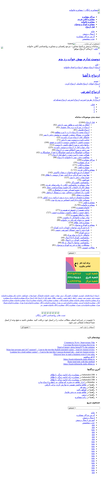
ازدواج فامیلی (83, 130)
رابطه (75, 298)
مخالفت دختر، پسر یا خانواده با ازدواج (73, 157)
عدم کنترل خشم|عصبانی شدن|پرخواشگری (70, 190)
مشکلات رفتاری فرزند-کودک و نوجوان (72, 245)
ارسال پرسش (89, 34)
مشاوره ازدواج (31, 300)
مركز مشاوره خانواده (92, 300)
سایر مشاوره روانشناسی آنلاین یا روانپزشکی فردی (67, 185)
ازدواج (97, 296)
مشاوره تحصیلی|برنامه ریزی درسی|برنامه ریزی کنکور (66, 197)
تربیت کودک (84, 232)
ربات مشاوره (81, 397)
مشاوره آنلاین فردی (86, 170)
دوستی (79, 298)
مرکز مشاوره (83, 162)
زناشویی (59, 298)
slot (93, 425)
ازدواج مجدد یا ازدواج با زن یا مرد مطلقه (72, 132)
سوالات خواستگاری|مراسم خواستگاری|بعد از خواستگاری (64, 152)
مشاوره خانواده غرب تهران (85, 305)
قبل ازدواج (90, 122)
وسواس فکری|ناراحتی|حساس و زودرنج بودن (69, 200)
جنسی (52, 296)
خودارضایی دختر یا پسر (79, 177)
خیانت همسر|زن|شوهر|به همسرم (75, 210)
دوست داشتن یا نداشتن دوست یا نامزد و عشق (69, 142)
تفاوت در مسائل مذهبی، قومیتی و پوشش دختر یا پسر (66, 135)
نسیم (96, 81)
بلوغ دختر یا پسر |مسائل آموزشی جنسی (72, 230)
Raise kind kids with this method (81, 362)
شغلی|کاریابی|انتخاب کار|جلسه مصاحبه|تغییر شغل (67, 187)
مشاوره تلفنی (83, 167)
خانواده (46, 296)
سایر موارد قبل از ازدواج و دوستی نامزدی (71, 147)
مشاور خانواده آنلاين (66, 300)
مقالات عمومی (88, 247)
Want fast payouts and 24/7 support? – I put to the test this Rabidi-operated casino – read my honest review (50, 350)
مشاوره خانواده (88, 205)
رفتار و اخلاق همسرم (80, 215)
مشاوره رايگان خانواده (56, 305)
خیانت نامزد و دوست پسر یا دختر (75, 140)
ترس (62, 296)
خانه (93, 31)
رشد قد (83, 387)
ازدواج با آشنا (91, 75)
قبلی (93, 104)
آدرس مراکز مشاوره (86, 36)
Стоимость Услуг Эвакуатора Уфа (79, 342)
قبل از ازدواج (42, 298)
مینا (96, 97)
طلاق (54, 298)
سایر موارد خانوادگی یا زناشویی (75, 217)
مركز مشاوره (8, 298)
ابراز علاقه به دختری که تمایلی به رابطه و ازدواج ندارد (61, 382)
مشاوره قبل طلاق (81, 222)
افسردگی (67, 296)
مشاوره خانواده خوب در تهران (67, 303)
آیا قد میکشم (89, 357)
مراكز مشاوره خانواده (21, 298)
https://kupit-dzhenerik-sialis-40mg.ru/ (79, 359)
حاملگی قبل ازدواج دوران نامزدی (75, 137)
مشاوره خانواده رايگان (48, 303)
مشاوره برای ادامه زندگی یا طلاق (64, 375)
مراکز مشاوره (88, 160)
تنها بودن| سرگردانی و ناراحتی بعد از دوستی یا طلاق (67, 175)
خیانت (19, 296)
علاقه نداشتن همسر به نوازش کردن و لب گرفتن (66, 385)
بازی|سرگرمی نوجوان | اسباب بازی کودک (71, 227)
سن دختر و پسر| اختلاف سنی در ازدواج (72, 150)
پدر (41, 305)
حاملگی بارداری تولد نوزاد (78, 235)
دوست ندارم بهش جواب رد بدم (79, 59)
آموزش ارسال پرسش (85, 420)
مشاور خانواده (79, 300)
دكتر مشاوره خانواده (8, 296)
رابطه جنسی (67, 298)
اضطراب (74, 296)
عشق (49, 298)
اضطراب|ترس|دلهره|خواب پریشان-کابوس (71, 172)
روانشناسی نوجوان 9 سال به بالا (75, 242)
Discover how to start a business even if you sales (74, 354)
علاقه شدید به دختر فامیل (75, 392)
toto (93, 430)
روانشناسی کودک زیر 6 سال (77, 240)
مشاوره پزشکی (82, 195)
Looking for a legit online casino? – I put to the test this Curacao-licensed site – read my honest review (52, 352)
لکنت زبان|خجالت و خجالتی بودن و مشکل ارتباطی (67, 192)
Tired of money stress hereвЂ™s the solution (76, 347)
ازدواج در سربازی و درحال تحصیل (74, 127)
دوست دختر (96, 298)
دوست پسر (87, 298)
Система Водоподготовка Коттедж (79, 345)
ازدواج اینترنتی (90, 91)
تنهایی (57, 296)
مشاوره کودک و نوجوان (84, 225)
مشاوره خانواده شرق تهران (29, 303)
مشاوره (55, 300)
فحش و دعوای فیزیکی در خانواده (75, 220)
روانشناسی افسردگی (80, 182)
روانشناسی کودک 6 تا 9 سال (77, 237)
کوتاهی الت (82, 390)
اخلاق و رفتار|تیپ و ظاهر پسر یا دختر (73, 125)
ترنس (84, 395)
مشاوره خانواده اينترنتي (86, 303)
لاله (96, 65)
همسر (45, 305)
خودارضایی (33, 296)
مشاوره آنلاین (83, 165)
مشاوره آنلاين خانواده (44, 300)
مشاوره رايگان (70, 305)
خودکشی (85, 180)
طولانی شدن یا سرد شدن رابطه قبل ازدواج (70, 155)
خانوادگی (40, 296)
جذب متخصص (88, 39)
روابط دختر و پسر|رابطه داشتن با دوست (72, 145)
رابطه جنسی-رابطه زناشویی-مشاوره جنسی (70, 212)
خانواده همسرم (82, 207)
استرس (81, 296)
